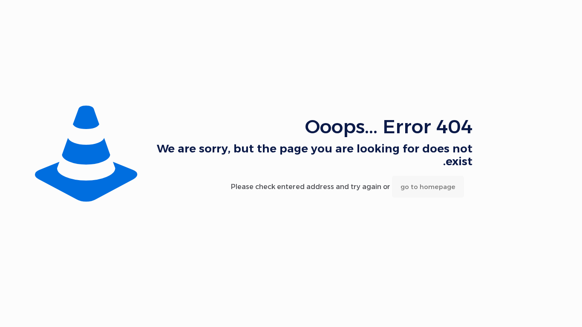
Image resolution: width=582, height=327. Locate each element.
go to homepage (427, 187)
